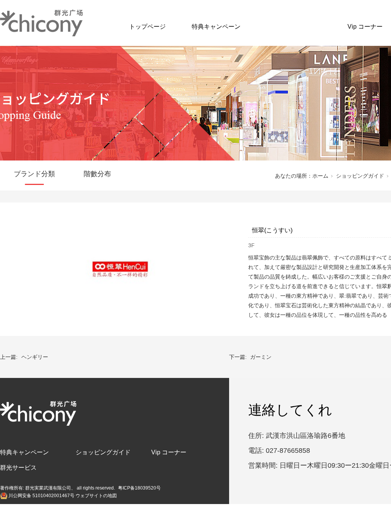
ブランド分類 (34, 174)
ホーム (320, 176)
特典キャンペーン (216, 26)
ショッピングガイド (294, 26)
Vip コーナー (365, 26)
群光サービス (18, 467)
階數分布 (97, 174)
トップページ (147, 26)
